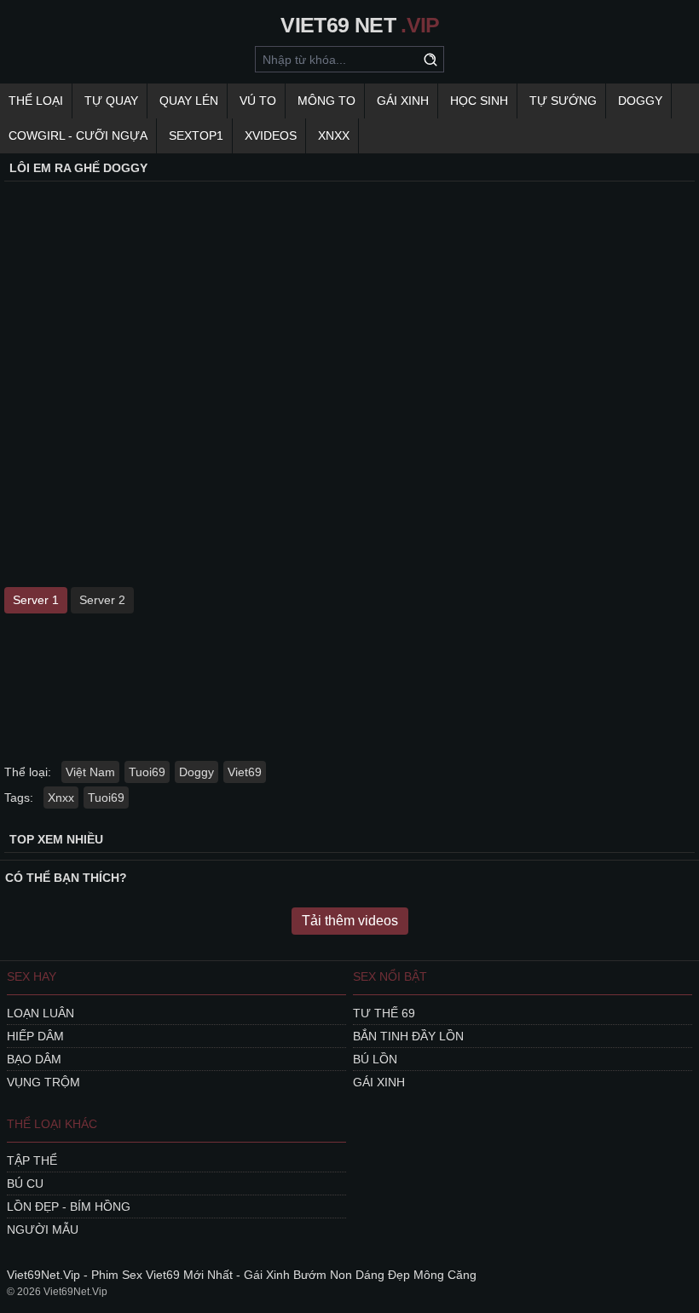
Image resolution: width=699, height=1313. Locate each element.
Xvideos (271, 135)
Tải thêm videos (350, 920)
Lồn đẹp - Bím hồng (68, 1206)
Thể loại (36, 100)
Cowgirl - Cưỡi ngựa (78, 135)
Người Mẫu (42, 1229)
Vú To (258, 100)
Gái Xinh (403, 100)
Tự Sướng (563, 100)
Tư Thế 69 (384, 1013)
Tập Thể (32, 1160)
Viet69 (245, 772)
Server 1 (36, 600)
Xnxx (61, 797)
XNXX (334, 135)
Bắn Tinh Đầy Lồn (408, 1036)
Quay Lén (188, 100)
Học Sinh (479, 100)
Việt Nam (90, 772)
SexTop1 (196, 135)
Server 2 (102, 600)
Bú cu (25, 1183)
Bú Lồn (375, 1059)
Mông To (326, 100)
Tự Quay (111, 100)
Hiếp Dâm (35, 1036)
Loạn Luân (40, 1013)
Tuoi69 (147, 772)
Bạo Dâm (34, 1059)
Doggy (640, 100)
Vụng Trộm (43, 1082)
